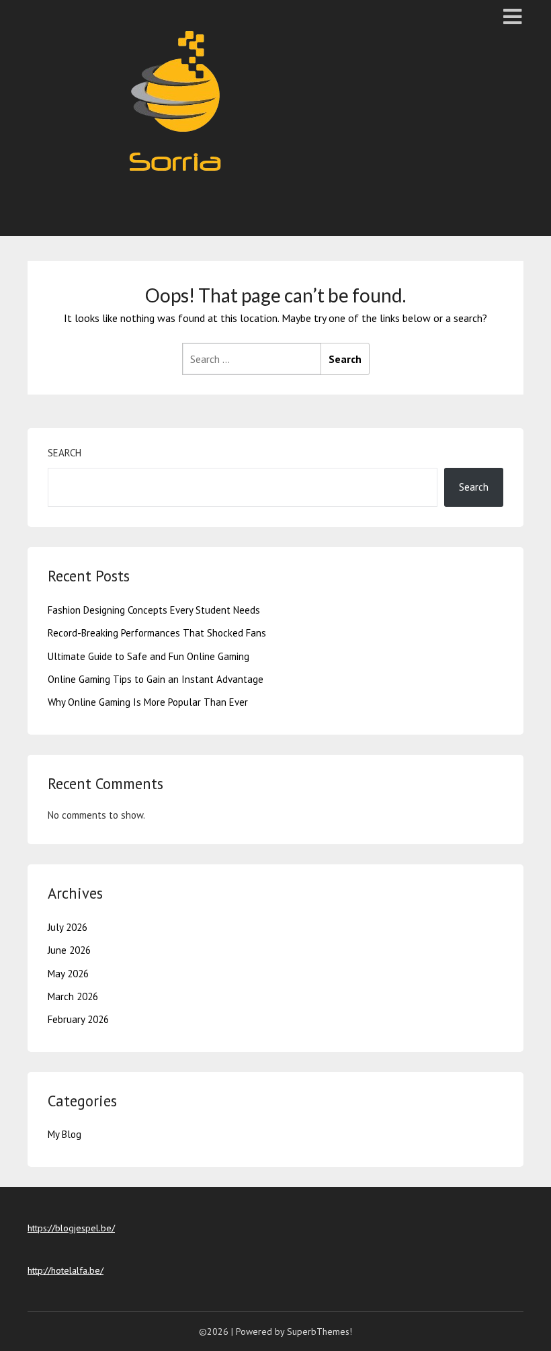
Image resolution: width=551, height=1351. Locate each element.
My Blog (64, 1134)
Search (64, 452)
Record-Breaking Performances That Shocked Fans (157, 632)
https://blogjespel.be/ (71, 1228)
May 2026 (68, 973)
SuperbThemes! (319, 1331)
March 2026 (73, 996)
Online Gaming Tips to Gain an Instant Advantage (155, 679)
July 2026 (67, 927)
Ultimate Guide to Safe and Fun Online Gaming (148, 656)
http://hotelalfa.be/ (65, 1270)
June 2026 (69, 950)
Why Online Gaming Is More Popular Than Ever (148, 702)
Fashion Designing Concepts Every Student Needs (154, 610)
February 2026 (78, 1019)
